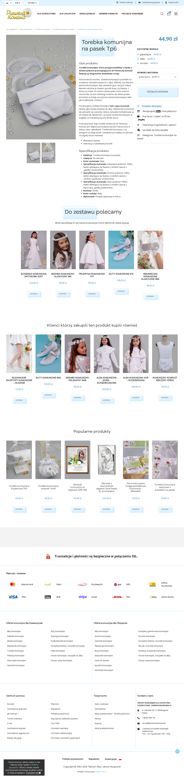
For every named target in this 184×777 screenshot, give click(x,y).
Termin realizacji (126, 2)
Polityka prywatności (60, 713)
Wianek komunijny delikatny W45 (77, 379)
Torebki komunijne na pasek (156, 137)
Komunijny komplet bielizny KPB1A (165, 379)
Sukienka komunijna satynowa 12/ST (34, 275)
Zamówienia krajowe (16, 728)
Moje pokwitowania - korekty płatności (112, 713)
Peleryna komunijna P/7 (92, 275)
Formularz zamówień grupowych (65, 738)
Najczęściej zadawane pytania (64, 718)
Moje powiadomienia (104, 728)
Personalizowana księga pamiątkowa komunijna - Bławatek (136, 487)
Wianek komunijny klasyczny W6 (62, 275)
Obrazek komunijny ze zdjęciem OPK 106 (77, 487)
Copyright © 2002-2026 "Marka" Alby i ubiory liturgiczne (92, 766)
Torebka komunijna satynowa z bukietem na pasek (165, 487)
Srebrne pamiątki (108, 13)
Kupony (98, 723)
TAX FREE (55, 723)
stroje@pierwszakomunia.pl (153, 723)
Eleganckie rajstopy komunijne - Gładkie (19, 380)
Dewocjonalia (87, 13)
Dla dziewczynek (46, 13)
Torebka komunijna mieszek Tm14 (48, 487)
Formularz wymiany (59, 728)
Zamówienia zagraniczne (18, 733)
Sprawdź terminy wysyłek (155, 130)
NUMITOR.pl (101, 771)
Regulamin (55, 709)
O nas (9, 723)
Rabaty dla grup (14, 738)
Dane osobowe (101, 704)
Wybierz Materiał (147, 72)
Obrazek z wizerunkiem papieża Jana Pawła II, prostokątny (106, 487)
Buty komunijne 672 (121, 273)
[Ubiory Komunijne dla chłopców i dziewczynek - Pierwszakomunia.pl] (19, 14)
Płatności (55, 704)
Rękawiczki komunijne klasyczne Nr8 (150, 276)
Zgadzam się (32, 773)
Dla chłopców (67, 13)
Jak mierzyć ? (13, 713)
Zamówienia (100, 709)
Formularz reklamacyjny (61, 733)
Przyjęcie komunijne (132, 13)
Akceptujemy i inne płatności (159, 111)
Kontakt (10, 704)
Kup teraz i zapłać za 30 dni (156, 116)
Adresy (98, 718)
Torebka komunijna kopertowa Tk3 (19, 487)
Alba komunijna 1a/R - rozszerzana (135, 379)
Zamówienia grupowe (151, 2)
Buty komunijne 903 (48, 377)
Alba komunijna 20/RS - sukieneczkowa (107, 380)
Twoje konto (173, 2)
